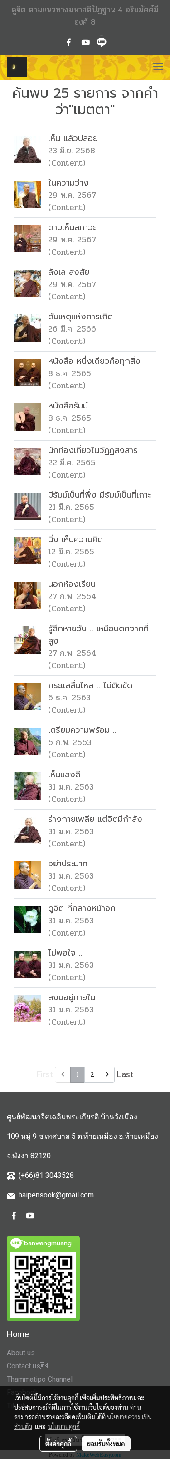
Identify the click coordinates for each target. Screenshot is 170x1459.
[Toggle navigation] (158, 67)
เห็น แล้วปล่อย (73, 138)
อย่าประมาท (67, 863)
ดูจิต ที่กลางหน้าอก (82, 908)
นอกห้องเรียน (72, 584)
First (45, 1074)
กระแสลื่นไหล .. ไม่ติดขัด (90, 685)
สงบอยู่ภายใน (71, 997)
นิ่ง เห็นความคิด (75, 539)
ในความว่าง (68, 182)
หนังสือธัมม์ (68, 405)
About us (21, 1352)
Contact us (27, 1366)
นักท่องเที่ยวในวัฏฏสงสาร (93, 450)
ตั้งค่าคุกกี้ (58, 1443)
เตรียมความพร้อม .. (82, 730)
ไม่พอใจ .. (65, 952)
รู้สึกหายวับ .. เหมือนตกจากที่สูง (98, 634)
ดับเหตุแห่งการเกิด (80, 316)
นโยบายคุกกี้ (64, 1426)
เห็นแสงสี (64, 774)
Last (125, 1074)
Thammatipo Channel (40, 1379)
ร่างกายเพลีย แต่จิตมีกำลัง (95, 819)
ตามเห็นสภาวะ (72, 227)
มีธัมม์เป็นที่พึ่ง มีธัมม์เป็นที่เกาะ (99, 494)
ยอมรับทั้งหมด (106, 1443)
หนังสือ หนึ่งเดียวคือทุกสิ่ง (94, 361)
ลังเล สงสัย (68, 272)
